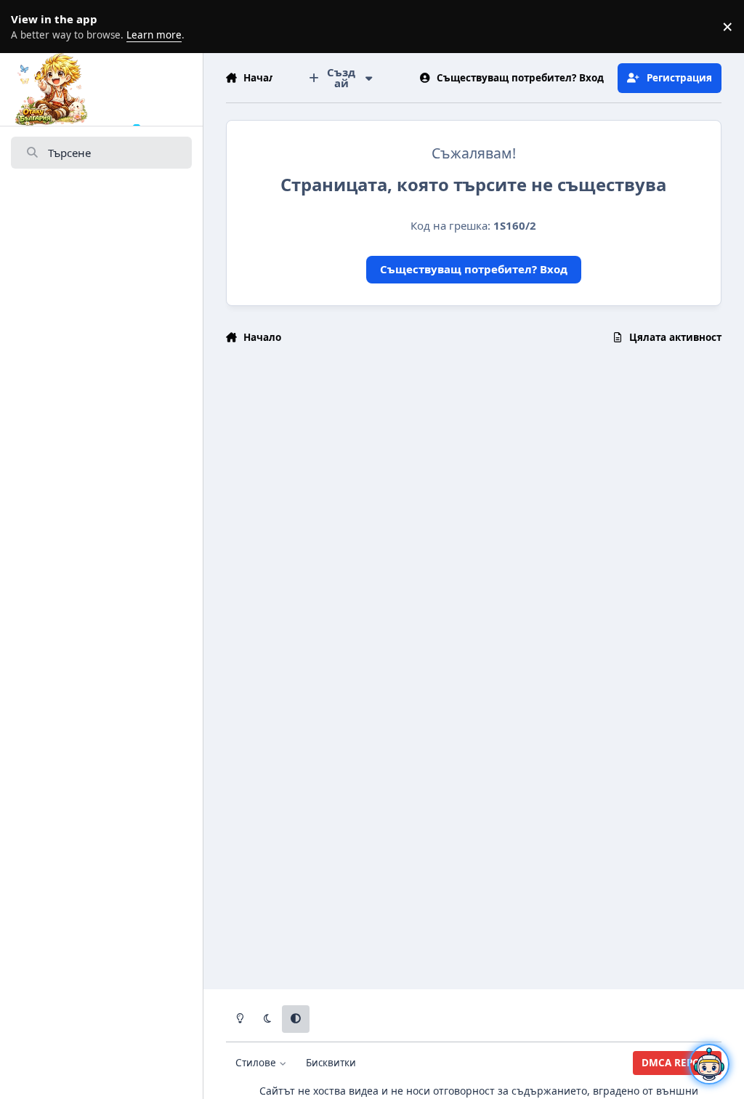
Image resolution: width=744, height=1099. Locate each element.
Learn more (29, 26)
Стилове (257, 1062)
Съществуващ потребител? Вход (473, 269)
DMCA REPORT (677, 1062)
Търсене (69, 152)
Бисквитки (331, 1062)
